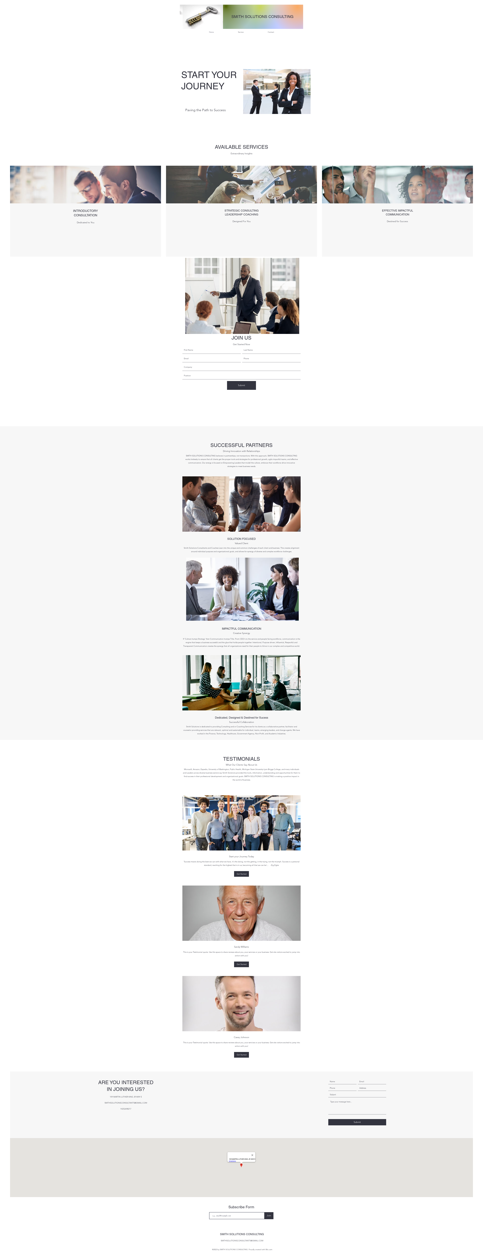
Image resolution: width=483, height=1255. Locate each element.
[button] (241, 874)
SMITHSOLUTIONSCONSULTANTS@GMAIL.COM (126, 1103)
